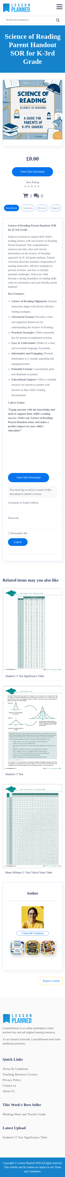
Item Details (11, 208)
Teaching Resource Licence (20, 1074)
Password (13, 517)
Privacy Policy (12, 1080)
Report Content (51, 980)
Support (55, 208)
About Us (9, 1091)
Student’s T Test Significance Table (25, 1137)
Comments (28, 208)
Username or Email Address (23, 502)
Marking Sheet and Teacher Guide (24, 1114)
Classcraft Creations (33, 933)
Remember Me (18, 533)
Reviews (42, 208)
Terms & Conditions (15, 1069)
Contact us (9, 1085)
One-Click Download (32, 171)
